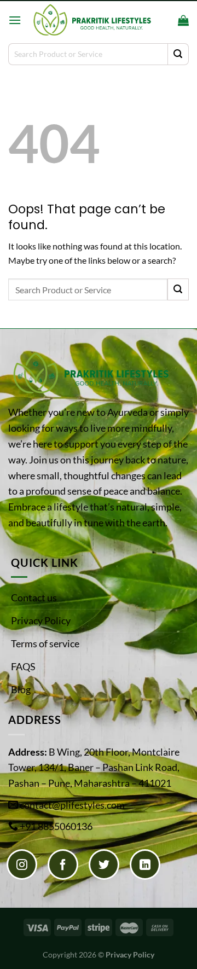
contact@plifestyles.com (72, 805)
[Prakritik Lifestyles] (91, 20)
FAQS (23, 666)
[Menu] (14, 20)
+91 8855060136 (56, 826)
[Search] (166, 20)
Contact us (34, 597)
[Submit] (178, 54)
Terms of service (45, 643)
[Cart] (183, 20)
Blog (21, 689)
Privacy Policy (41, 620)
